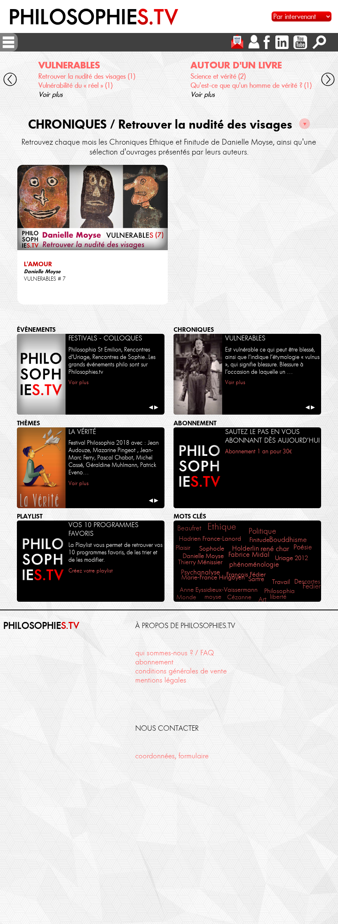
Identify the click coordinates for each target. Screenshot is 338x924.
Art (262, 599)
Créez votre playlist (90, 571)
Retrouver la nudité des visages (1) (86, 76)
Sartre (256, 579)
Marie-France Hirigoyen (213, 577)
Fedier (311, 586)
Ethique (222, 526)
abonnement (154, 661)
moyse (213, 596)
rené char (274, 548)
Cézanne (239, 597)
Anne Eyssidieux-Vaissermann (218, 589)
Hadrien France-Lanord (210, 538)
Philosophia (279, 591)
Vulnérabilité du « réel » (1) (75, 85)
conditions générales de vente (181, 670)
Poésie (302, 547)
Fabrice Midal (249, 554)
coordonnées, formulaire (172, 755)
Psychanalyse (200, 572)
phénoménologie (254, 564)
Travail (280, 582)
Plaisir (183, 547)
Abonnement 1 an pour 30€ (258, 451)
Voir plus (50, 94)
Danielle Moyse (203, 556)
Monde (186, 597)
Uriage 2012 (291, 558)
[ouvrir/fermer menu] (8, 42)
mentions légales (160, 679)
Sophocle (211, 548)
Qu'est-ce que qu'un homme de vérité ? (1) (251, 85)
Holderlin (245, 548)
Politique (262, 531)
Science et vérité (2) (218, 76)
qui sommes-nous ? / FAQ (174, 652)
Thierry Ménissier (200, 562)
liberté (278, 596)
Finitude (259, 540)
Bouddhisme (288, 539)
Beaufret (189, 528)
